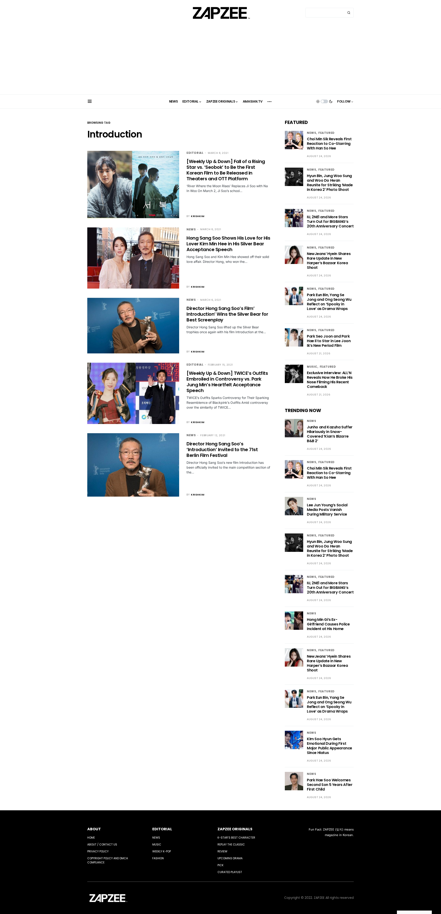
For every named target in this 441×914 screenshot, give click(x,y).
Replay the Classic (231, 844)
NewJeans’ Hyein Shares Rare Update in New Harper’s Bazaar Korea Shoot (329, 260)
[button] (89, 101)
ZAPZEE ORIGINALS (235, 829)
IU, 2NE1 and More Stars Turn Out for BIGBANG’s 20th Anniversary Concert (330, 221)
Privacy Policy (98, 851)
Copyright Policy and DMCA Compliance (107, 860)
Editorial (195, 153)
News (191, 229)
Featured (326, 133)
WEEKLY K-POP (161, 851)
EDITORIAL (162, 829)
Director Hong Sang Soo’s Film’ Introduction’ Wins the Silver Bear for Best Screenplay (227, 314)
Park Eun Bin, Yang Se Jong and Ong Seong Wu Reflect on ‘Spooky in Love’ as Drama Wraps (329, 301)
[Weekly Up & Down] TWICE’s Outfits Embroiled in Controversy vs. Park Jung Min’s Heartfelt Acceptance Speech (227, 382)
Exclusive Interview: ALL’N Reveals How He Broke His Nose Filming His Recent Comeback (329, 379)
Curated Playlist (230, 872)
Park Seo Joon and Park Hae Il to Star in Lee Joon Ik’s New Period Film (329, 341)
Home (91, 838)
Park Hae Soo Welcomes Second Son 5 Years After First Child (329, 784)
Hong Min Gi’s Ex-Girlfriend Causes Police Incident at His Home (328, 624)
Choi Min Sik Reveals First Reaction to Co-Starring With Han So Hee (329, 143)
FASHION (158, 858)
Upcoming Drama (230, 858)
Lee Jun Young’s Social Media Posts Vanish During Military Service (327, 509)
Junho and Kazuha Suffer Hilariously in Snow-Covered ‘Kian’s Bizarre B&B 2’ (330, 434)
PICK (220, 865)
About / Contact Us (102, 844)
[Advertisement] (220, 60)
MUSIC (312, 367)
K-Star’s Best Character (236, 838)
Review (222, 851)
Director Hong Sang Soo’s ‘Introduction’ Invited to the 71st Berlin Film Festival (222, 449)
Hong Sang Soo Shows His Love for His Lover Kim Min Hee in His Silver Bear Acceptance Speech (228, 244)
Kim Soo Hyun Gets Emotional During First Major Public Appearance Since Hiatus (329, 745)
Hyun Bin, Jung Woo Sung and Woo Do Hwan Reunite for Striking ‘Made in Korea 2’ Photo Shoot (330, 182)
